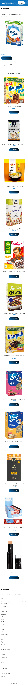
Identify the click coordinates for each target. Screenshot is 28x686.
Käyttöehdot (4, 671)
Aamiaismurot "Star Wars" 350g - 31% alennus (14, 271)
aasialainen (3, 614)
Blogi (2, 666)
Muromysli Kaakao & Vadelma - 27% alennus (14, 313)
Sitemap (3, 676)
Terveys (3, 654)
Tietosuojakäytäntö (5, 673)
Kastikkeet (3, 621)
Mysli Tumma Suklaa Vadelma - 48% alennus (14, 399)
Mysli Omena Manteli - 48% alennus (14, 441)
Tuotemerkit (4, 657)
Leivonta (3, 629)
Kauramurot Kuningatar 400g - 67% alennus (14, 229)
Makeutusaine (4, 634)
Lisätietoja (7, 58)
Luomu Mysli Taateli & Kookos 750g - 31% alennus (14, 144)
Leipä (2, 626)
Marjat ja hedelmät (5, 637)
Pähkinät (3, 644)
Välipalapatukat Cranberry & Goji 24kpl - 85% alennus (14, 528)
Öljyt (2, 642)
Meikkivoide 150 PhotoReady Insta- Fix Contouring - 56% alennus (14, 571)
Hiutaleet (9, 49)
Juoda (2, 619)
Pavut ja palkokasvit (6, 649)
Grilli (2, 616)
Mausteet (3, 639)
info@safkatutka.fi (5, 606)
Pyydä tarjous (21, 3)
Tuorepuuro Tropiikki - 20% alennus (14, 186)
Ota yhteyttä (4, 668)
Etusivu (2, 19)
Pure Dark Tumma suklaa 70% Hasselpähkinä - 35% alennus (14, 484)
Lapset (2, 624)
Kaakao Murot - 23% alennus (14, 106)
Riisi (2, 652)
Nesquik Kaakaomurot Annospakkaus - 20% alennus (14, 356)
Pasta (2, 647)
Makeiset (3, 632)
